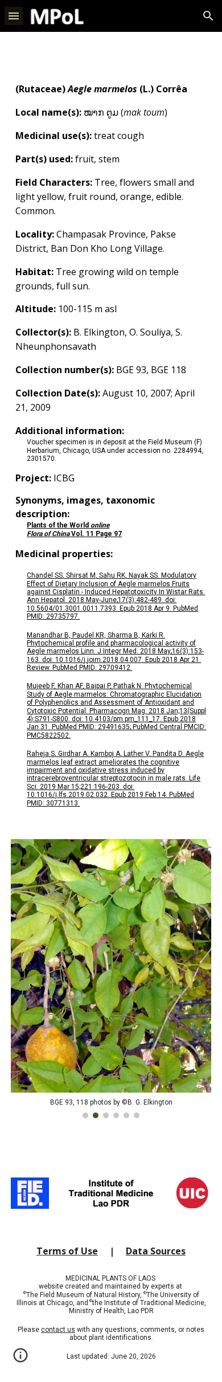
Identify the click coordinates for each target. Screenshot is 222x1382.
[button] (13, 15)
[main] (111, 444)
